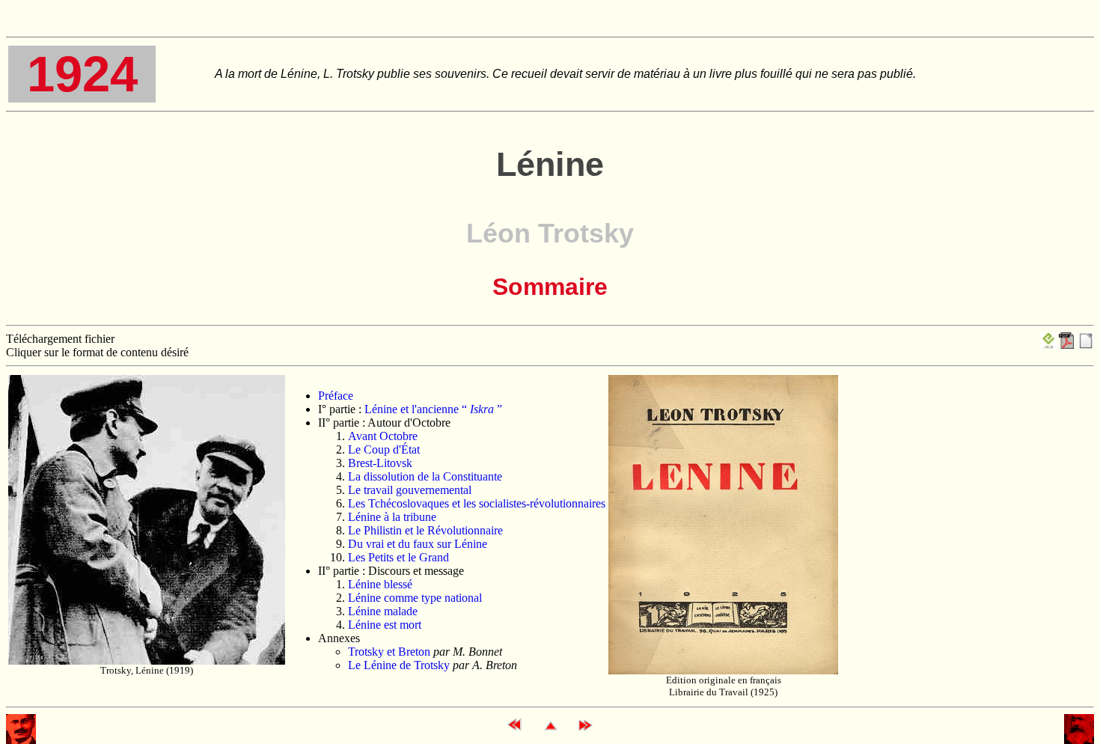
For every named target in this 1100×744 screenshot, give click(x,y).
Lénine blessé (380, 584)
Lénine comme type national (415, 597)
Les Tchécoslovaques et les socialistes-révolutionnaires (476, 503)
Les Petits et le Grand (398, 557)
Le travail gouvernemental (409, 490)
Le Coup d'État (384, 449)
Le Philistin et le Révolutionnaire (425, 530)
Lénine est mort (384, 624)
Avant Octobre (383, 436)
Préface (335, 395)
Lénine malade (383, 611)
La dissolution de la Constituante (425, 476)
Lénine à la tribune (392, 516)
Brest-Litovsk (380, 463)
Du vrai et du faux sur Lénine (417, 543)
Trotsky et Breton (389, 651)
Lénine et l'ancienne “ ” (433, 409)
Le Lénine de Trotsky (399, 665)
